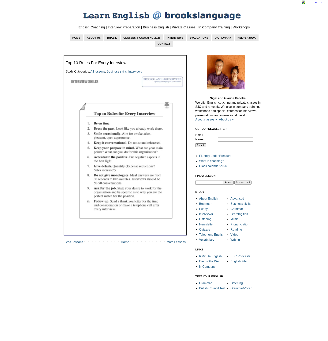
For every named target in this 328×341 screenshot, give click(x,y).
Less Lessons (74, 242)
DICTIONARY (223, 37)
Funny (203, 208)
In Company (207, 266)
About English (208, 198)
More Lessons (176, 242)
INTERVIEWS (175, 37)
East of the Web (209, 261)
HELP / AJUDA (246, 37)
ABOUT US (94, 37)
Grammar (236, 208)
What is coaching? (211, 161)
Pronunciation (239, 224)
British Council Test (212, 288)
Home (125, 242)
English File (238, 261)
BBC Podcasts (240, 256)
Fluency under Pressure (215, 155)
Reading (236, 229)
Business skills (117, 71)
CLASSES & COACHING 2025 (141, 37)
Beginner (205, 203)
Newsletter (206, 224)
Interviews (135, 71)
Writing (235, 239)
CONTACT (164, 43)
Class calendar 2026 (213, 166)
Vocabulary (206, 239)
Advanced (237, 198)
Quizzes (204, 229)
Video (234, 234)
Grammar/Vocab (241, 288)
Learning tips (239, 214)
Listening (205, 219)
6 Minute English (210, 256)
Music (234, 219)
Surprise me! (243, 182)
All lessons (97, 71)
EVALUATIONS (199, 37)
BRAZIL (112, 37)
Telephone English (211, 234)
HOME (76, 37)
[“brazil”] (303, 3)
